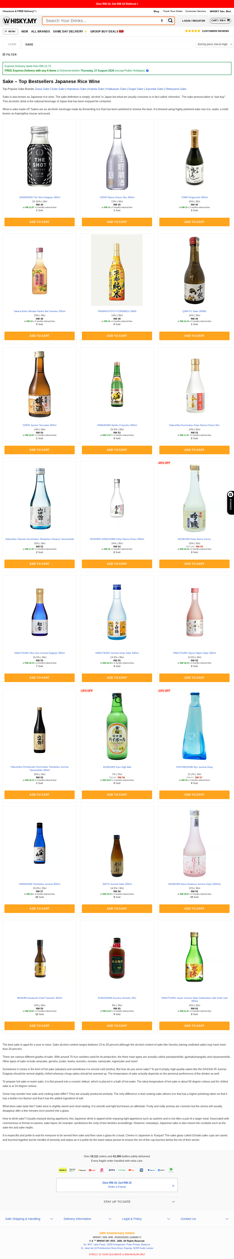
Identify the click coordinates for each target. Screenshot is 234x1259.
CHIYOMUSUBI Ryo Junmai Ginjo (194, 767)
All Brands (40, 31)
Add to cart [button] (39, 221)
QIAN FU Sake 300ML (194, 311)
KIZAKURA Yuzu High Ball (117, 767)
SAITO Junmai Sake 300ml (117, 884)
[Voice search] (162, 21)
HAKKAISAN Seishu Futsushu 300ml (117, 425)
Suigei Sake (135, 88)
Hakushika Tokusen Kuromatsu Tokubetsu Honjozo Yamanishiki (39, 539)
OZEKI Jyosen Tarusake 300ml (39, 425)
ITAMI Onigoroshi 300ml (194, 197)
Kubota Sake (96, 88)
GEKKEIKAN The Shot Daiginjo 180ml (39, 197)
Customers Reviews (215, 31)
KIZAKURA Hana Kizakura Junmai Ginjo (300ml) (194, 884)
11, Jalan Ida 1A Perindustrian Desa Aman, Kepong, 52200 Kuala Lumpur (117, 1248)
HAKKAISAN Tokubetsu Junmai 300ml (39, 884)
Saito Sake (58, 88)
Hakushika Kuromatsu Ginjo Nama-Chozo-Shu (194, 425)
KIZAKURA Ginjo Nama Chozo (194, 539)
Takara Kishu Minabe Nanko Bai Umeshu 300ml (39, 311)
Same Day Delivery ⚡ (70, 31)
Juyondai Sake (154, 88)
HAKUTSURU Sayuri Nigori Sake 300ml (194, 653)
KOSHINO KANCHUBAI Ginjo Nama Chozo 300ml (117, 539)
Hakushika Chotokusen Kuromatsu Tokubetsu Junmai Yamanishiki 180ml (40, 768)
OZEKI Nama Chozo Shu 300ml (117, 197)
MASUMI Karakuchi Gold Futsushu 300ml (39, 998)
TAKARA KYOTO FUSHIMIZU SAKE (117, 311)
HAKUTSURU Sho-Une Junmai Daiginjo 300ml (39, 653)
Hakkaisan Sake (116, 88)
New (24, 31)
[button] (10, 31)
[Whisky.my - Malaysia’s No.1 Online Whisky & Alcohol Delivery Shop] (20, 21)
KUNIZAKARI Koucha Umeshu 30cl (117, 998)
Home (12, 44)
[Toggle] (173, 1202)
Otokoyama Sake (175, 88)
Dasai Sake (42, 88)
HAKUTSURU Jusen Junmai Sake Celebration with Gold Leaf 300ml (194, 1000)
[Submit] (170, 20)
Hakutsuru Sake (76, 88)
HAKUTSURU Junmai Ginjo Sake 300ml (117, 653)
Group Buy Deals (104, 31)
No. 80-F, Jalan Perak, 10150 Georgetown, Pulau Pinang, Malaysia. (117, 1244)
